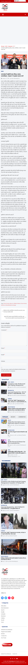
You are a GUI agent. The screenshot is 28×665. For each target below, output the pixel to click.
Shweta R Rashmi (20, 403)
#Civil (5, 303)
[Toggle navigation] (3, 14)
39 (9, 436)
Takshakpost (12, 661)
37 (9, 446)
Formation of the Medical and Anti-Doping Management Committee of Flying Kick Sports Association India (17, 386)
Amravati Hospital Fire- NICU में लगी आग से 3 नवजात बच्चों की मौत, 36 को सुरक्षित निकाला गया (17, 393)
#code (7, 303)
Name (3, 348)
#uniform (3, 305)
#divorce (11, 303)
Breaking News (11, 430)
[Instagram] (13, 659)
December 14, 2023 (13, 455)
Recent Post (5, 379)
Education (3, 605)
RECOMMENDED (6, 461)
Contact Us (3, 635)
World (2, 620)
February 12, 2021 (13, 435)
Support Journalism (6, 631)
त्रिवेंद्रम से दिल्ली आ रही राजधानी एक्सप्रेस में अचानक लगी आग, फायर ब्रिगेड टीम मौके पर (17, 409)
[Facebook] (11, 659)
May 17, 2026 (12, 412)
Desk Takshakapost (15, 78)
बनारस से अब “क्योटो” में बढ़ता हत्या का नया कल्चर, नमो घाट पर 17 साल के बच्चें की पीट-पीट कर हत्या (17, 402)
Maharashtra (11, 390)
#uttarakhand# (8, 305)
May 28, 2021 (12, 425)
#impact (19, 303)
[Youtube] (17, 659)
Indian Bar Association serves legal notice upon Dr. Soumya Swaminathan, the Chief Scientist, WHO (16, 424)
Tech (2, 622)
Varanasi (10, 398)
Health (9, 420)
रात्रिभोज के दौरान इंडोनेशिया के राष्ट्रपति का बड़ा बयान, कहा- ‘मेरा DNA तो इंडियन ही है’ (14, 311)
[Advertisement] (14, 30)
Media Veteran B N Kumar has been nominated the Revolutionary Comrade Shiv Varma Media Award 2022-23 (16, 444)
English (17, 0)
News (2, 71)
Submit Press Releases (6, 629)
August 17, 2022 (12, 445)
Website (3, 361)
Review (3, 633)
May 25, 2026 (12, 403)
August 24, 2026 (12, 387)
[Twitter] (15, 659)
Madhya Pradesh (11, 406)
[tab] (5, 416)
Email (3, 354)
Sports (12, 382)
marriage (14, 305)
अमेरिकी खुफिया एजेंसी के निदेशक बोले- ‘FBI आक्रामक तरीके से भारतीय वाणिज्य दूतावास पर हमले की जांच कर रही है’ (17, 453)
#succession (24, 303)
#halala (15, 303)
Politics (3, 618)
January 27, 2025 (5, 78)
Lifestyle (3, 614)
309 (10, 426)
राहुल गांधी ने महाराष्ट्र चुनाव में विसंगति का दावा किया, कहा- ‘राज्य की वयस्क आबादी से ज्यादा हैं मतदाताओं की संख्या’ (14, 317)
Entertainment (4, 608)
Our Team (3, 637)
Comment (4, 330)
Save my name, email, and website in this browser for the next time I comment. (13, 370)
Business (3, 616)
